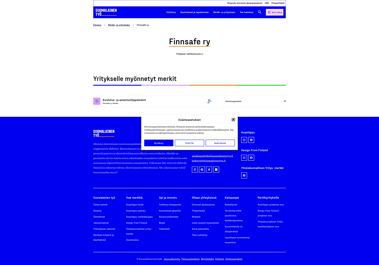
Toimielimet (99, 216)
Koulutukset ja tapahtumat (194, 12)
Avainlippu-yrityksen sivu (271, 204)
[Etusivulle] (106, 12)
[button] (233, 119)
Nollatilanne (231, 204)
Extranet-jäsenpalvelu (203, 204)
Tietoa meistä (100, 204)
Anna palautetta (200, 228)
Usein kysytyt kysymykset (205, 222)
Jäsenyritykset (101, 222)
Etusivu (97, 24)
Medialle (196, 216)
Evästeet (219, 259)
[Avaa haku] (260, 12)
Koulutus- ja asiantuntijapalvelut (124, 100)
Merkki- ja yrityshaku (224, 12)
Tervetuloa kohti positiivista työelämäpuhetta (234, 215)
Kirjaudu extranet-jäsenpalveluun (244, 2)
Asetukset (220, 143)
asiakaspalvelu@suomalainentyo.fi (212, 156)
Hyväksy (158, 143)
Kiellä (189, 143)
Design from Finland (136, 222)
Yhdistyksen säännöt (104, 228)
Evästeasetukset (234, 259)
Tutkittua (171, 12)
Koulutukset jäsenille (170, 210)
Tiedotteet (164, 228)
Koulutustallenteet (168, 216)
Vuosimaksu (132, 239)
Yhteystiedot (277, 2)
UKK (267, 2)
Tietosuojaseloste (190, 259)
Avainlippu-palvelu (136, 210)
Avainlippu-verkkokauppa (139, 216)
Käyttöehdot (207, 259)
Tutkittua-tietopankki (170, 204)
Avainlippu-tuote (134, 204)
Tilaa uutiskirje (199, 234)
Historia (97, 210)
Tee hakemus (246, 12)
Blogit (162, 222)
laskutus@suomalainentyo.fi (209, 160)
